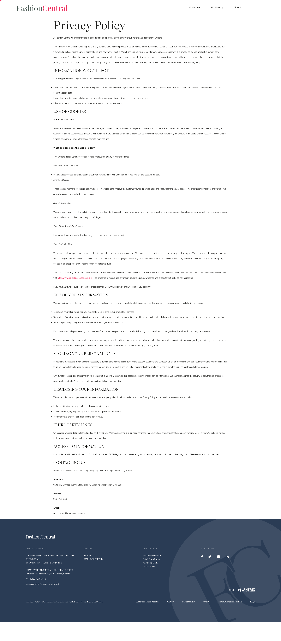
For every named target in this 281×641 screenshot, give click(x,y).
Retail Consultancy (151, 559)
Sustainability (188, 602)
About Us (238, 7)
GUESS (87, 555)
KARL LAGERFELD (93, 559)
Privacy (206, 602)
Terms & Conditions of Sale (229, 602)
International (149, 566)
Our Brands (194, 7)
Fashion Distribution (152, 555)
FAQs (252, 602)
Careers (170, 602)
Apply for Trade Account (147, 602)
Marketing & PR (150, 563)
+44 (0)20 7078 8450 (36, 579)
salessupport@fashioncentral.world (42, 584)
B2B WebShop (216, 7)
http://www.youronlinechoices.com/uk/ (75, 277)
